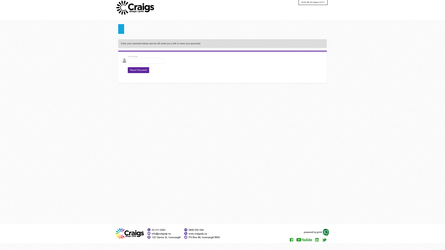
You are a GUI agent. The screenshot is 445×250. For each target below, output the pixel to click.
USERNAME (133, 56)
